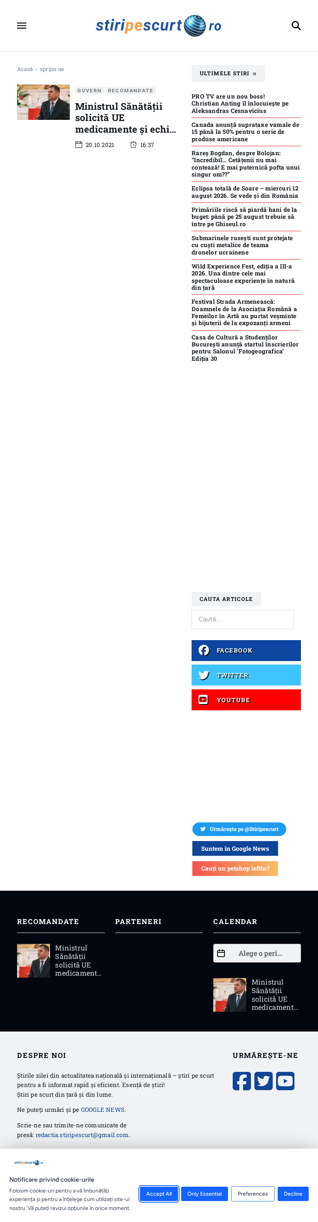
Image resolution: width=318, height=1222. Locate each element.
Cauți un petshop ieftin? (235, 868)
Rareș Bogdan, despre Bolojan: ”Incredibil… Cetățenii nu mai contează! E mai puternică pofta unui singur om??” (246, 163)
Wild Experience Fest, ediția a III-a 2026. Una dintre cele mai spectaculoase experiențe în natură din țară (243, 276)
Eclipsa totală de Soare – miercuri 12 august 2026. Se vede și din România (245, 191)
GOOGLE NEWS (102, 1109)
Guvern (89, 90)
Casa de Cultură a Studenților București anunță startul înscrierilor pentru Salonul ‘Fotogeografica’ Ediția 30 (245, 347)
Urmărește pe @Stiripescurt (244, 829)
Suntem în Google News (235, 848)
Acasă (25, 69)
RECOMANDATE (131, 90)
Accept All (159, 1194)
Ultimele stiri (225, 73)
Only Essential (204, 1194)
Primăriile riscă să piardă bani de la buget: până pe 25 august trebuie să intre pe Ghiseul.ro (244, 217)
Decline (293, 1194)
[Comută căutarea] (296, 25)
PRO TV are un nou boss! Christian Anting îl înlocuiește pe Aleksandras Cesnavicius (240, 103)
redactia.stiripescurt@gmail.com (82, 1135)
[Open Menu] (21, 25)
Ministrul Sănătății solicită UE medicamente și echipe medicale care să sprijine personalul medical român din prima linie (127, 140)
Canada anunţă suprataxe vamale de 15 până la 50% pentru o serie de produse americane (245, 132)
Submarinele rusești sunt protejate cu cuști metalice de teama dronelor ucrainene (242, 245)
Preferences (253, 1194)
